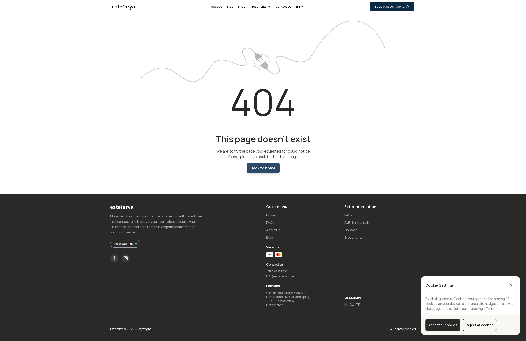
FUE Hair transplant (358, 222)
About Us (216, 6)
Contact (350, 230)
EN (298, 6)
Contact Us (283, 6)
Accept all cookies (443, 325)
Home (270, 215)
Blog (230, 6)
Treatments (258, 6)
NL (346, 304)
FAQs (241, 6)
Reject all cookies (480, 325)
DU (352, 304)
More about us (124, 244)
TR (358, 304)
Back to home (263, 167)
